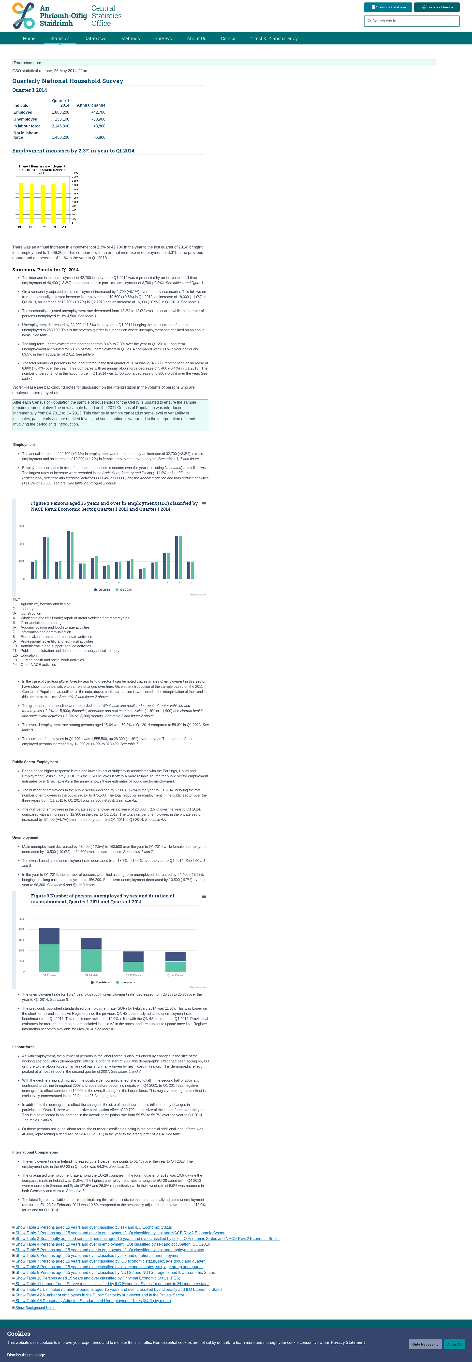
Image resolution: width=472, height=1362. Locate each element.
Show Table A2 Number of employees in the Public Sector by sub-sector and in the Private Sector (99, 1295)
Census (228, 38)
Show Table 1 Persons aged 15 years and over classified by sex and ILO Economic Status (93, 1227)
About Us (196, 38)
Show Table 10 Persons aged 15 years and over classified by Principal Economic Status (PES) (97, 1278)
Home (29, 38)
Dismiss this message (26, 1355)
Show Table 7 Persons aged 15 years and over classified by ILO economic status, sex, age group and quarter (110, 1261)
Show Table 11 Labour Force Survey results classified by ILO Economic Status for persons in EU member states (112, 1284)
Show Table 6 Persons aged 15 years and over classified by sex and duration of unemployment (97, 1255)
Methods (130, 38)
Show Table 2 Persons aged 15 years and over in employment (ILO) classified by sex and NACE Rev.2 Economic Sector (119, 1233)
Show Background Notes (35, 1308)
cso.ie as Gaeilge (439, 7)
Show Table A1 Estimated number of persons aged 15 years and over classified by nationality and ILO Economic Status (118, 1289)
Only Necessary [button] (425, 1344)
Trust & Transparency (274, 38)
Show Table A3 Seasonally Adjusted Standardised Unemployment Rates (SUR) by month (93, 1301)
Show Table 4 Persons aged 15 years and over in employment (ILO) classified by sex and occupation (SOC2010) (113, 1244)
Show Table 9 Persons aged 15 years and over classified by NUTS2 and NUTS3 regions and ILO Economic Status (115, 1272)
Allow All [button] (454, 1344)
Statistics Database (390, 7)
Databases (95, 38)
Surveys (163, 38)
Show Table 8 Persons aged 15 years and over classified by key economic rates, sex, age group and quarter (109, 1267)
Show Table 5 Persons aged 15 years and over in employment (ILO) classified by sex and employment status (109, 1250)
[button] (348, 1342)
